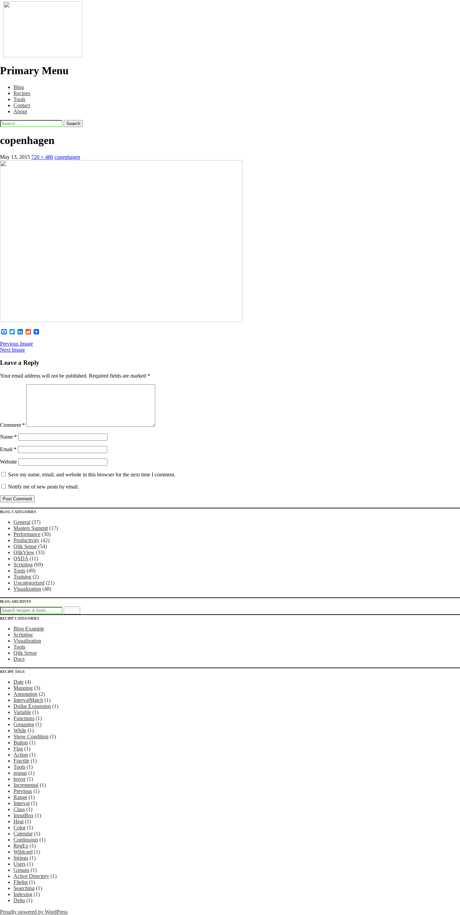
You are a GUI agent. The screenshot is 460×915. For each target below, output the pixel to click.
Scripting (23, 564)
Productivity (26, 540)
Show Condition (30, 736)
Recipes (21, 93)
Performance (26, 534)
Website (8, 462)
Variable (22, 712)
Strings (20, 858)
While (19, 730)
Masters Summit (30, 528)
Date (18, 682)
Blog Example (28, 628)
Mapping (23, 688)
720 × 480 (42, 157)
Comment (12, 425)
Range (20, 797)
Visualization (27, 589)
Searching (24, 888)
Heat (18, 821)
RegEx (20, 846)
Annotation (25, 694)
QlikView (23, 552)
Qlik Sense (25, 546)
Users (19, 864)
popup (20, 773)
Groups (21, 870)
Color (19, 827)
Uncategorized (28, 583)
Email (8, 449)
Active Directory (31, 876)
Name (8, 437)
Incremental (25, 785)
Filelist (20, 882)
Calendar (23, 833)
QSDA (20, 558)
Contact (21, 105)
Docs (19, 659)
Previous (22, 791)
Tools (19, 99)
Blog (18, 87)
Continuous (25, 840)
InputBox (23, 815)
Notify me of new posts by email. (43, 487)
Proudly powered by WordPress (34, 912)
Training (22, 577)
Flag (18, 748)
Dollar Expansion (32, 706)
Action (20, 755)
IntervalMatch (28, 700)
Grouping (23, 724)
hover (19, 779)
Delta (19, 900)
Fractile (21, 761)
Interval (21, 803)
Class (19, 809)
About (20, 111)
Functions (23, 718)
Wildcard (23, 852)
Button (20, 742)
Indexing (22, 894)
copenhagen (67, 157)
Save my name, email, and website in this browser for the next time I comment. (91, 474)
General (21, 522)
